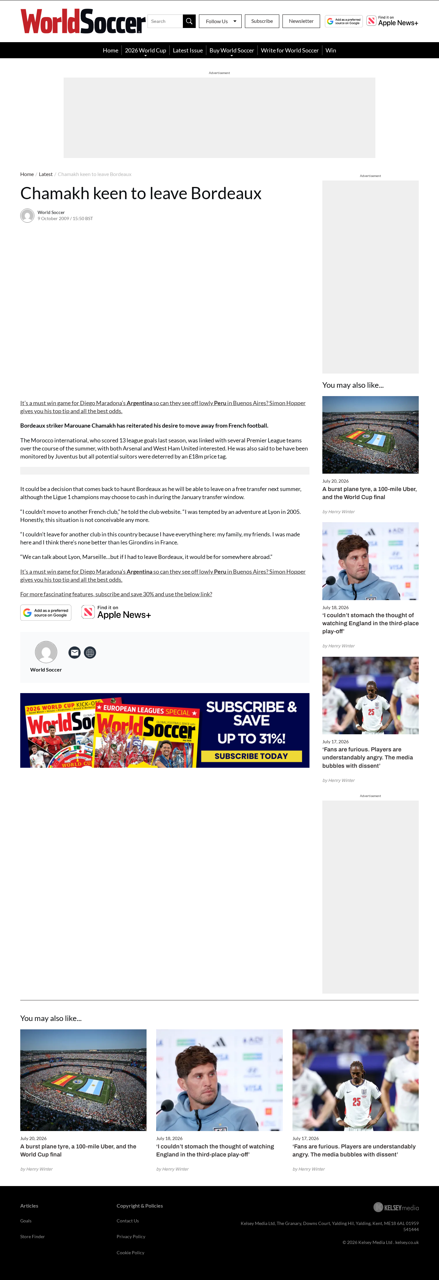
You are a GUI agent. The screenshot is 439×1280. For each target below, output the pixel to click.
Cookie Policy (130, 1252)
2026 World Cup (145, 50)
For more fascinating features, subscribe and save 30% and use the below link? (116, 594)
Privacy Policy (131, 1236)
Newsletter (301, 21)
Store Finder (32, 1236)
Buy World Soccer (232, 50)
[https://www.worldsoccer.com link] (90, 652)
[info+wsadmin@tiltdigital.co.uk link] (74, 652)
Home (110, 50)
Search (189, 21)
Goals (25, 1220)
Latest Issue (188, 50)
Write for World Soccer (290, 50)
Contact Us (128, 1220)
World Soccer (51, 212)
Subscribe (262, 21)
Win (331, 50)
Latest (46, 174)
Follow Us (217, 21)
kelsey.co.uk (407, 1242)
